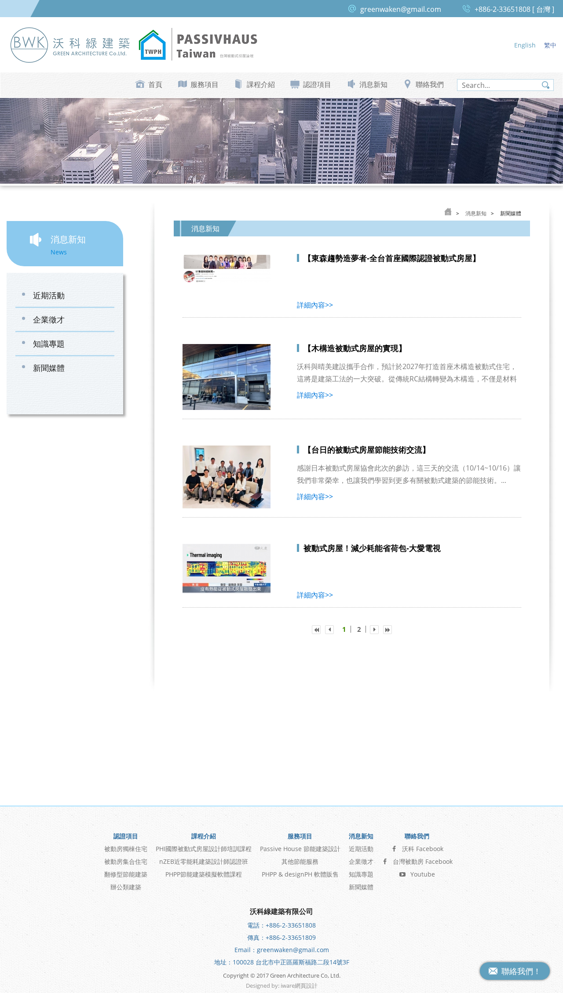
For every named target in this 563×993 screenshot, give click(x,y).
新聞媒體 (49, 367)
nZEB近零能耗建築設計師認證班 (203, 861)
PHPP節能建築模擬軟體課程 (203, 874)
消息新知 (373, 84)
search (545, 85)
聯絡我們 (430, 84)
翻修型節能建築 (125, 874)
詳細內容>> (315, 305)
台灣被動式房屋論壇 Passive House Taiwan (198, 44)
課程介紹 (261, 84)
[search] (505, 85)
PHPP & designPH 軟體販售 (300, 874)
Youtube (422, 874)
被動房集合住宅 (125, 861)
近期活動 (49, 295)
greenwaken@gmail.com (400, 9)
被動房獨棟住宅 (125, 848)
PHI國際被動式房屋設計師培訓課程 (204, 848)
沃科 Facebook (422, 848)
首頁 (155, 84)
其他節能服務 (300, 861)
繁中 (550, 45)
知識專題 (49, 343)
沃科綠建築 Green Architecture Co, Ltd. (70, 44)
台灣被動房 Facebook (423, 861)
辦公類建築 (125, 887)
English (525, 45)
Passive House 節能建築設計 (300, 848)
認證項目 (317, 84)
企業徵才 (49, 319)
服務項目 (204, 84)
